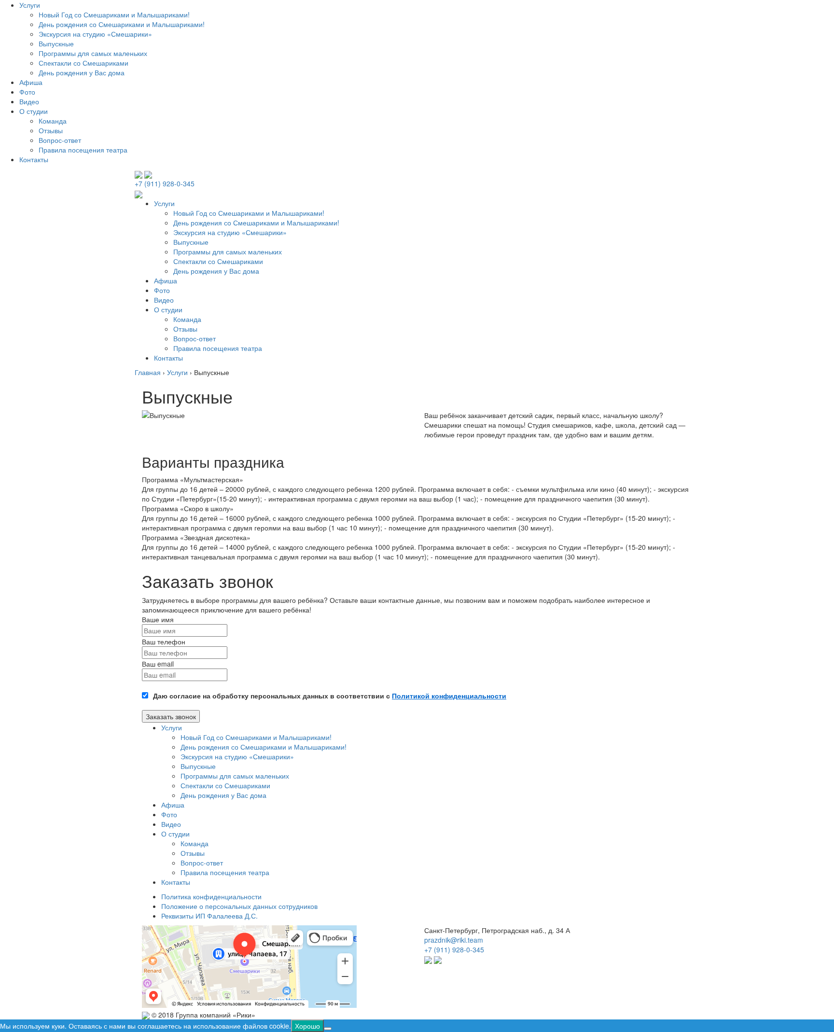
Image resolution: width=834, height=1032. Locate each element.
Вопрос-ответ (60, 140)
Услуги (29, 5)
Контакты (33, 159)
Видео (29, 101)
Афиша (30, 82)
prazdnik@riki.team (453, 940)
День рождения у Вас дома (82, 72)
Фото (27, 92)
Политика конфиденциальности (211, 896)
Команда (53, 121)
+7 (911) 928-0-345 (165, 183)
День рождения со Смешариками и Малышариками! (122, 24)
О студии (33, 111)
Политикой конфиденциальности (449, 695)
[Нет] (328, 1028)
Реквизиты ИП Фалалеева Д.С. (209, 915)
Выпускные (56, 43)
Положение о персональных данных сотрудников (239, 906)
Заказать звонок (171, 716)
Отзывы (51, 130)
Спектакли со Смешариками (83, 63)
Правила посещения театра (83, 149)
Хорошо (307, 1026)
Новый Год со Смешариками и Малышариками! (114, 14)
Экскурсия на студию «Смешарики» (95, 34)
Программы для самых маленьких (93, 53)
